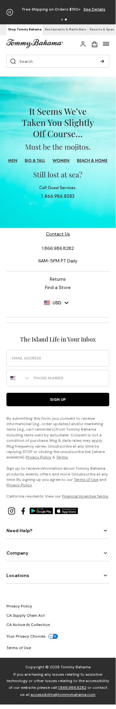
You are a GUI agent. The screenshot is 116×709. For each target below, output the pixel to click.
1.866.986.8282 (72, 687)
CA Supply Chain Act (25, 615)
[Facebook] (24, 510)
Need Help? (19, 530)
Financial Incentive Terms (85, 496)
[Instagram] (12, 510)
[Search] (102, 61)
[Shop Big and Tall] (35, 160)
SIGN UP (58, 399)
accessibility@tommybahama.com (63, 694)
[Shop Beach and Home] (92, 160)
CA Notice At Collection (28, 624)
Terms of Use (86, 479)
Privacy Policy (38, 457)
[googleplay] (42, 510)
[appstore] (66, 510)
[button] (62, 20)
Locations (17, 575)
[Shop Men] (12, 160)
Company (17, 553)
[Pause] (9, 12)
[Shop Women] (61, 160)
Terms (62, 457)
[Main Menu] (106, 43)
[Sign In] (82, 43)
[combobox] (19, 378)
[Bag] (94, 43)
